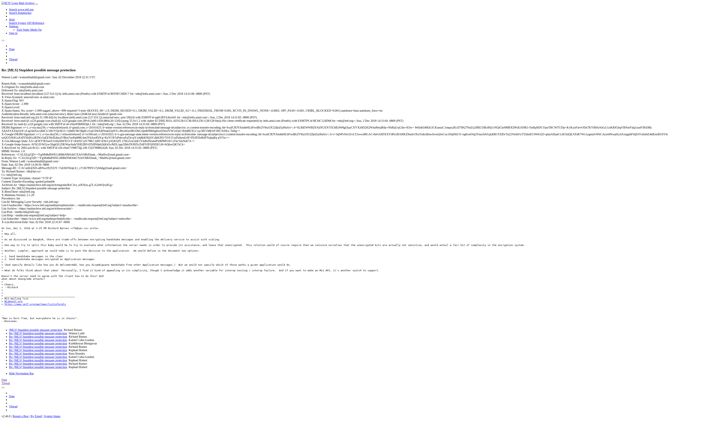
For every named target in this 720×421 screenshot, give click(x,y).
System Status (52, 416)
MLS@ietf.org (13, 301)
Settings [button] (13, 26)
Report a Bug (20, 416)
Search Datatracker (20, 12)
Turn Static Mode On (29, 29)
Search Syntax (17, 23)
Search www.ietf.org (21, 9)
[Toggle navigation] (36, 4)
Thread (13, 59)
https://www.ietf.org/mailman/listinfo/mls (35, 304)
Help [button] (12, 19)
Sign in (13, 33)
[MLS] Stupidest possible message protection (35, 330)
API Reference (35, 23)
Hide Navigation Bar (21, 373)
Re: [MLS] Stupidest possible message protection (38, 333)
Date (12, 49)
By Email (36, 416)
